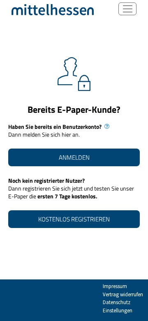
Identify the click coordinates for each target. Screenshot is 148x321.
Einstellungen (117, 310)
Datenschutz (116, 302)
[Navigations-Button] (127, 8)
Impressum (115, 286)
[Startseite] (53, 9)
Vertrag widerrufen (123, 294)
